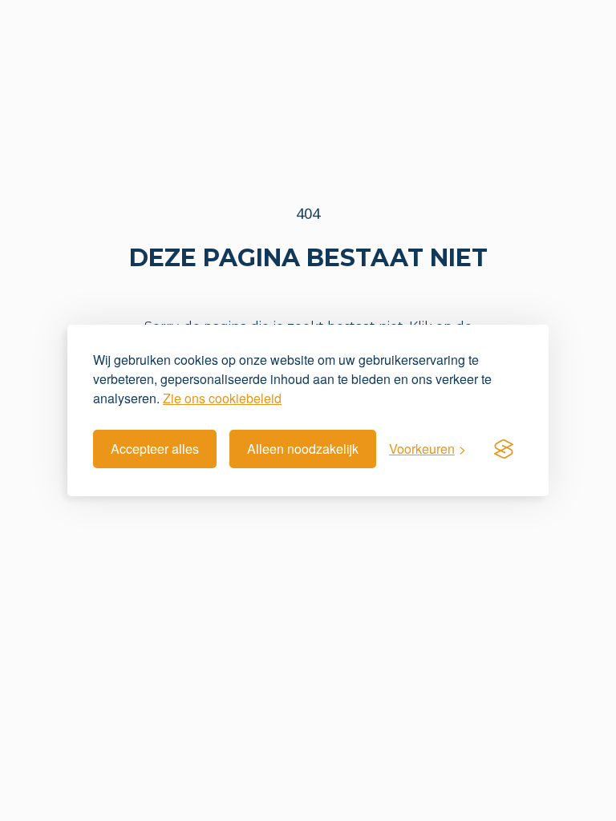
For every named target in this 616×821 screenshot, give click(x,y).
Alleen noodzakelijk (303, 448)
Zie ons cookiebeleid (222, 398)
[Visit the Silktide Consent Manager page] (503, 449)
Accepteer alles (155, 448)
